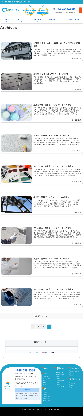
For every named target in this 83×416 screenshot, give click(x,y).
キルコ (71, 385)
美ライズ (72, 387)
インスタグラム (47, 378)
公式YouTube (46, 376)
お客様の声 (72, 375)
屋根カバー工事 (60, 372)
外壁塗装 (59, 384)
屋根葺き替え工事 (60, 374)
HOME (46, 368)
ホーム (6, 19)
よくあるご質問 (47, 400)
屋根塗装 (59, 382)
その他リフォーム (60, 386)
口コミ (45, 384)
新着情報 (45, 394)
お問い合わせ (46, 398)
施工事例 (72, 373)
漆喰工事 (59, 376)
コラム (45, 382)
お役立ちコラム (54, 19)
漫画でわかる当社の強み (74, 371)
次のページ (41, 316)
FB (44, 380)
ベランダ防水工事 (60, 380)
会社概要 (45, 392)
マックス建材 (72, 383)
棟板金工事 (59, 378)
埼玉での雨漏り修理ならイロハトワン (35, 409)
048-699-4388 (66, 9)
